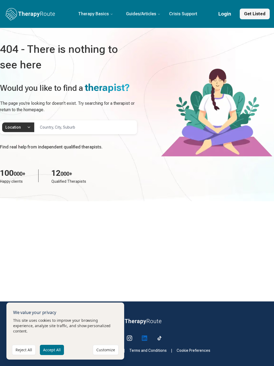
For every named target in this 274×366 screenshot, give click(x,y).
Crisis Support (183, 13)
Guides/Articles (141, 13)
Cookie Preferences (193, 350)
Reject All (24, 349)
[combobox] (18, 127)
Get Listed (254, 13)
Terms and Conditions (148, 350)
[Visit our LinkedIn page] (144, 338)
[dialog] (65, 331)
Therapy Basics (93, 13)
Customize (105, 349)
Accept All (52, 349)
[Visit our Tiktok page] (159, 338)
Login (224, 14)
